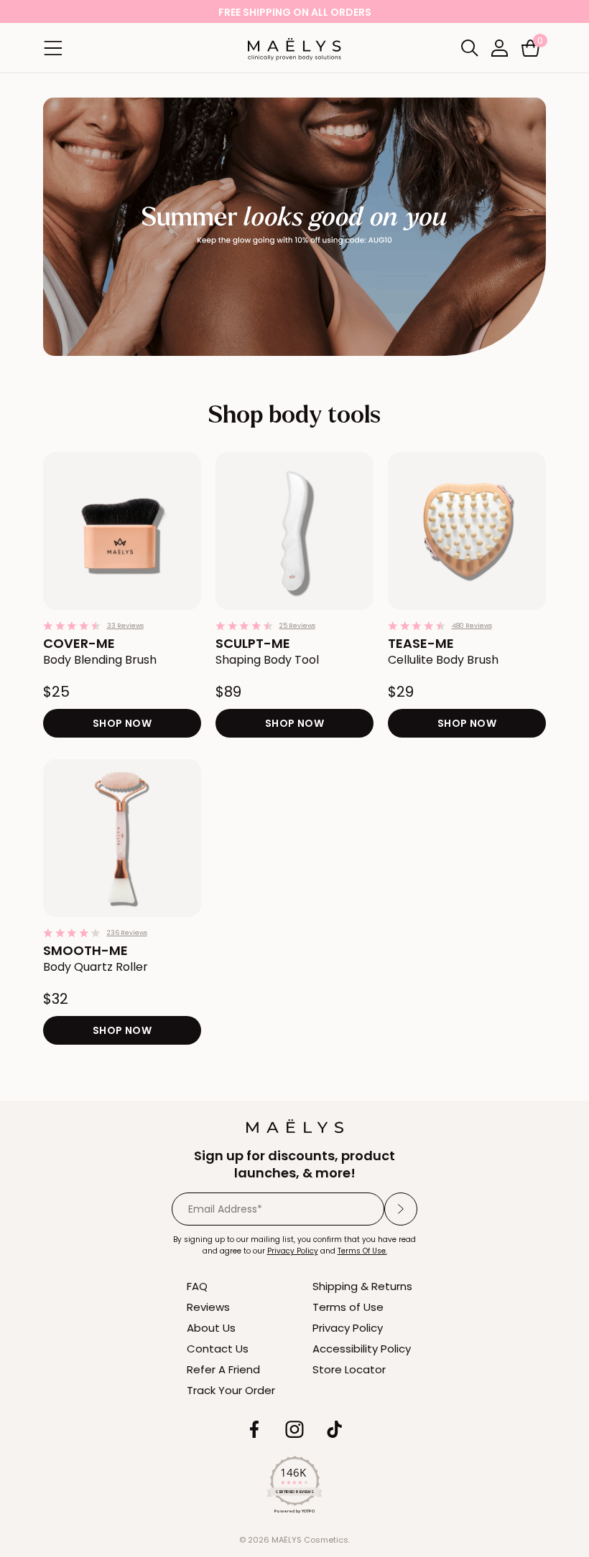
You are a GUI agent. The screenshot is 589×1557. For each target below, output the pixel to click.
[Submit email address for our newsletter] (400, 1209)
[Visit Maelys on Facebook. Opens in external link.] (254, 1429)
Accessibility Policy (361, 1348)
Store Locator (349, 1369)
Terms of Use (348, 1306)
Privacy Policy (347, 1327)
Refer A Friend (223, 1369)
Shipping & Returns (362, 1286)
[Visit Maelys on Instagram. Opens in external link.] (294, 1429)
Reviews (208, 1306)
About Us (211, 1327)
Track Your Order (231, 1390)
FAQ (197, 1286)
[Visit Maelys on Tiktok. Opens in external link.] (334, 1429)
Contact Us (218, 1348)
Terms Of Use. (362, 1251)
